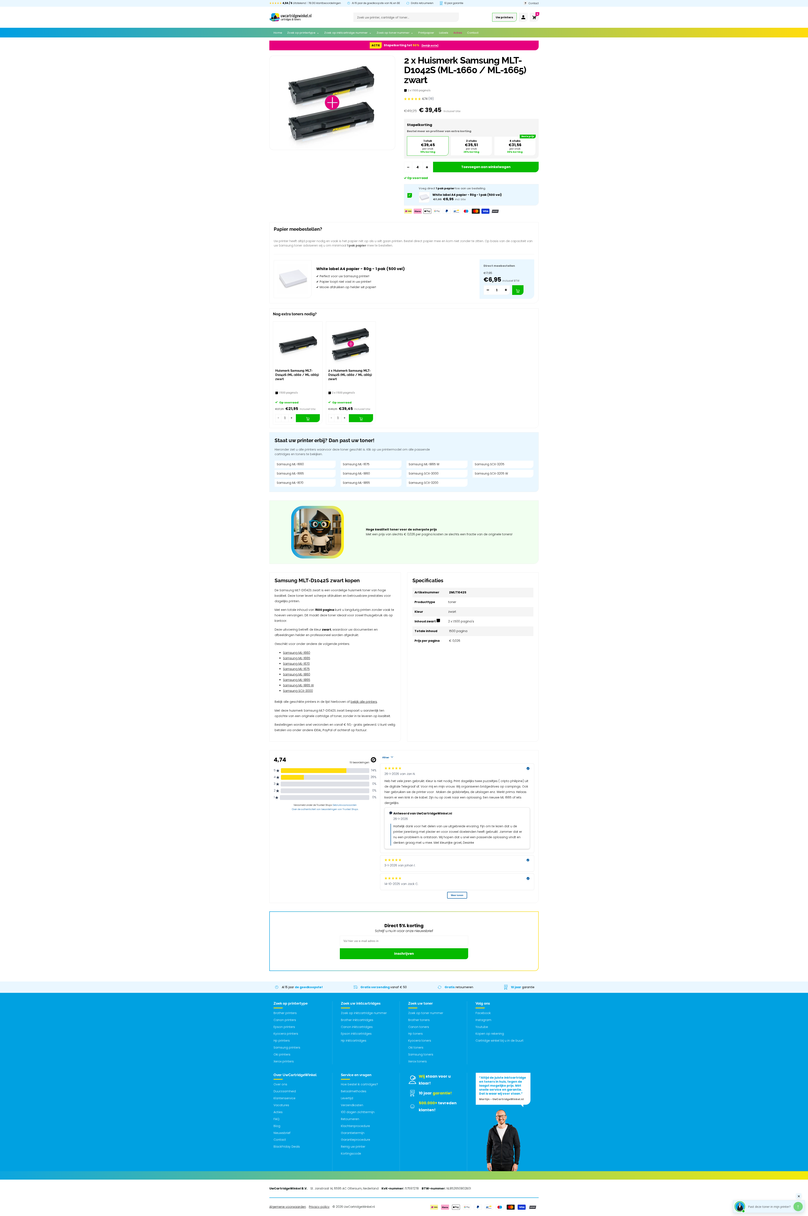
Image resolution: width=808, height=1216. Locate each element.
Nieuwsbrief (282, 1133)
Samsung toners (420, 1054)
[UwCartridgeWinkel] (290, 17)
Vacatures (281, 1105)
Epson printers (284, 1027)
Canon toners (418, 1027)
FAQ (276, 1119)
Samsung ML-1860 (356, 473)
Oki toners (415, 1047)
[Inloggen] (523, 17)
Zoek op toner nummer (425, 1013)
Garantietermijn (352, 1133)
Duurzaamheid (285, 1091)
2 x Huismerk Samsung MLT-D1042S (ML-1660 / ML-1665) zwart (350, 375)
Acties (278, 1112)
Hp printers (282, 1040)
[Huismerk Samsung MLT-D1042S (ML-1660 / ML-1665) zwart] (297, 344)
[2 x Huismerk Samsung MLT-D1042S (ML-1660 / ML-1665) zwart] (350, 344)
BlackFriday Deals (287, 1146)
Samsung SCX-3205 (489, 464)
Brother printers (285, 1013)
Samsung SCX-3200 (423, 483)
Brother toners (419, 1020)
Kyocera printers (286, 1034)
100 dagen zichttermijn (358, 1112)
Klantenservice (284, 1098)
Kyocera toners (419, 1040)
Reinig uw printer (353, 1146)
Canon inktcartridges (357, 1027)
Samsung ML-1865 (356, 483)
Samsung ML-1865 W (424, 464)
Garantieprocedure (355, 1140)
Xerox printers (284, 1061)
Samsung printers (287, 1047)
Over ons (280, 1084)
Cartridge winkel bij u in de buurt (500, 1040)
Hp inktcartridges (353, 1040)
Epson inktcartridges (356, 1034)
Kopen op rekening (490, 1034)
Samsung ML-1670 (290, 483)
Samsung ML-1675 (356, 464)
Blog (277, 1126)
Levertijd (347, 1098)
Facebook (483, 1013)
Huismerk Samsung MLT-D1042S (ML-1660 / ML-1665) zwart (297, 375)
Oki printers (282, 1054)
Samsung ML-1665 (290, 473)
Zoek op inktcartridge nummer (364, 1013)
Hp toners (415, 1034)
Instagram (483, 1020)
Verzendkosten (352, 1105)
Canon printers (285, 1020)
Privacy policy (319, 1207)
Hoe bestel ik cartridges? (359, 1084)
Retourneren (350, 1119)
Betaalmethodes (353, 1091)
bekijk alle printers (364, 702)
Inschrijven (404, 953)
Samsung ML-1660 (290, 464)
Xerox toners (417, 1061)
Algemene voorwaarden (287, 1207)
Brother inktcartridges (357, 1020)
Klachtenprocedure (355, 1126)
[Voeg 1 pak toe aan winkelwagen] (518, 290)
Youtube (482, 1027)
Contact (280, 1140)
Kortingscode (351, 1153)
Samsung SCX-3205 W (491, 473)
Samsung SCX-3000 (424, 473)
